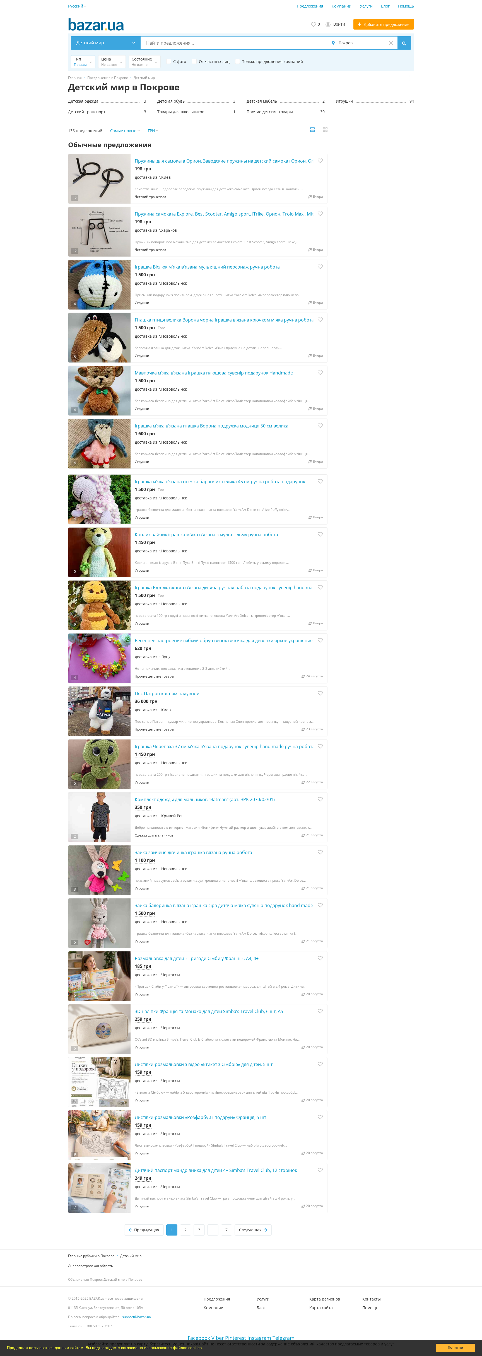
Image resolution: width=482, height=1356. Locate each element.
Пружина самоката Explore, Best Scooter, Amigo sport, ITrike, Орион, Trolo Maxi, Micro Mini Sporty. (240, 214)
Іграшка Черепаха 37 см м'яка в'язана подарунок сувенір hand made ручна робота (225, 746)
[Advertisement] (374, 182)
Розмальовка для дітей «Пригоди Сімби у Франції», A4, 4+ (197, 958)
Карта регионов (324, 1299)
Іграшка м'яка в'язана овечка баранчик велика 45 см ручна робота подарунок (220, 481)
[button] (203, 1348)
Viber (217, 1338)
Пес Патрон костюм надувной (167, 693)
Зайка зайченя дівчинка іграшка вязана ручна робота (193, 852)
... (213, 1229)
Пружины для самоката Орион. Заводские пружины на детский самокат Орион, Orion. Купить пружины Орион (254, 161)
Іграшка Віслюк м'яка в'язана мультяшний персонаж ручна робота (207, 267)
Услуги (366, 6)
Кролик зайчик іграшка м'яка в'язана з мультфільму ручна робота (206, 534)
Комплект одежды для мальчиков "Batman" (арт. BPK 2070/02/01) (205, 799)
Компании (341, 6)
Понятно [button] (455, 1348)
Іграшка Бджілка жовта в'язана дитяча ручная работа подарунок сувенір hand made (226, 587)
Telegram (284, 1338)
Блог (385, 6)
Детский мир (130, 1255)
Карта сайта (321, 1307)
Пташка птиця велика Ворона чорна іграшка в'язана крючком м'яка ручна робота (224, 320)
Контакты (371, 1299)
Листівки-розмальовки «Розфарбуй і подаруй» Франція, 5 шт (200, 1117)
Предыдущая (146, 1229)
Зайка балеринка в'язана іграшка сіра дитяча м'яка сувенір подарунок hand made (224, 905)
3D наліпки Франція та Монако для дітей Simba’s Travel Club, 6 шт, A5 (209, 1011)
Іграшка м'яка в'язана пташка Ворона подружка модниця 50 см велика (211, 426)
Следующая (250, 1229)
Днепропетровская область (90, 1265)
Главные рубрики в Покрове (91, 1255)
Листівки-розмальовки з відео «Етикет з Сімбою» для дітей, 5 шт (204, 1064)
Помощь (406, 6)
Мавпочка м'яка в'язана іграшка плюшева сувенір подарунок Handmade (214, 373)
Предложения (310, 6)
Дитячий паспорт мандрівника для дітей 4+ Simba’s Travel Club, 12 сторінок (216, 1170)
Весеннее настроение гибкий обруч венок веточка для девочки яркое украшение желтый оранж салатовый (252, 640)
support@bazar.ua (136, 1316)
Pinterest (235, 1338)
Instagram (259, 1338)
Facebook (199, 1338)
